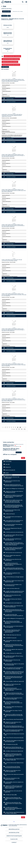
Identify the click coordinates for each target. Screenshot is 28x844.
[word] (14, 254)
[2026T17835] (14, 288)
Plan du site (14, 839)
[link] (5, 67)
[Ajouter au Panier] (4, 98)
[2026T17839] (14, 323)
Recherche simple (6, 11)
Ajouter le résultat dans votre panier (12, 56)
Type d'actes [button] (6, 459)
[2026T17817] (14, 358)
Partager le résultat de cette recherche (11, 64)
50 (19, 429)
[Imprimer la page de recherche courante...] (2, 56)
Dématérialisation (14, 829)
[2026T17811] (14, 219)
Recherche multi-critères (18, 11)
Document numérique (11, 101)
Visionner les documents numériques (11, 59)
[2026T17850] (14, 149)
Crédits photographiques (14, 835)
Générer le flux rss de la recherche (10, 61)
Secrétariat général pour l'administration (9, 276)
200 (24, 429)
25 (16, 429)
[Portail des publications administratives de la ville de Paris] (5, 825)
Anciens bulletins (14, 832)
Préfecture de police (6, 131)
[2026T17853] (14, 184)
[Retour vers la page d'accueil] (6, 2)
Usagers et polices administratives (8, 96)
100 (21, 429)
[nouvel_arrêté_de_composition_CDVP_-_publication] (14, 109)
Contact (14, 842)
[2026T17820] (14, 393)
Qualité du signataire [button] (8, 474)
